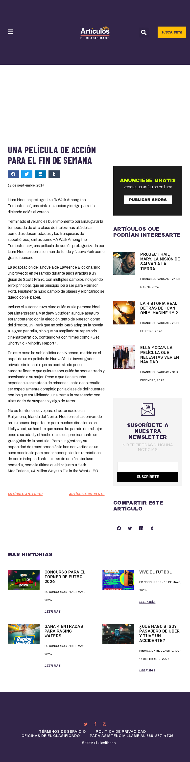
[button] (144, 32)
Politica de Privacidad (121, 731)
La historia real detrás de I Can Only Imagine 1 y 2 (159, 308)
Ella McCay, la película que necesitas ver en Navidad (159, 354)
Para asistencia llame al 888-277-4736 (131, 736)
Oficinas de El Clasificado (51, 736)
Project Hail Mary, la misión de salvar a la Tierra (160, 261)
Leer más (53, 611)
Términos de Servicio (62, 731)
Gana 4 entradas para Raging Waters (64, 631)
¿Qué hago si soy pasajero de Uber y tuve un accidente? (159, 633)
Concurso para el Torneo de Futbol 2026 (65, 577)
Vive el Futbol (155, 572)
